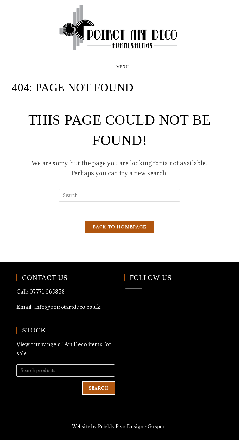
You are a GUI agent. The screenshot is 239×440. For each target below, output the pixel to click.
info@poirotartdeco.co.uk (67, 307)
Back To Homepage (120, 227)
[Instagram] (133, 296)
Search (98, 387)
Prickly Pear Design (120, 426)
